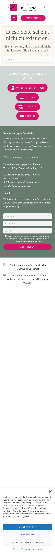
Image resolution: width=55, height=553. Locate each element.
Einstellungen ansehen (28, 542)
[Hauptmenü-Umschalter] (14, 18)
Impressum (37, 549)
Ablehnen (27, 534)
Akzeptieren (27, 526)
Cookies (16, 549)
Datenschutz (26, 549)
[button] (50, 491)
